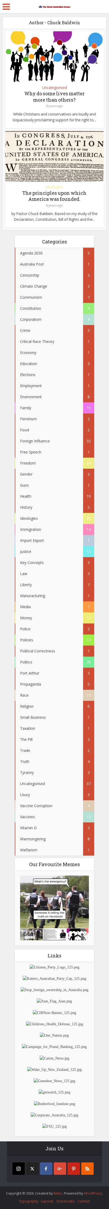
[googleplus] (60, 1168)
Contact (84, 1201)
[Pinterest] (73, 1168)
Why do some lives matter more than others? (54, 96)
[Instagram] (18, 1168)
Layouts (47, 1201)
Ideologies (54, 187)
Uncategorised (54, 87)
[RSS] (87, 1168)
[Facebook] (46, 1168)
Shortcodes (65, 1201)
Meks (58, 1193)
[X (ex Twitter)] (32, 1168)
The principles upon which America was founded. (54, 196)
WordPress (93, 1193)
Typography (28, 1201)
